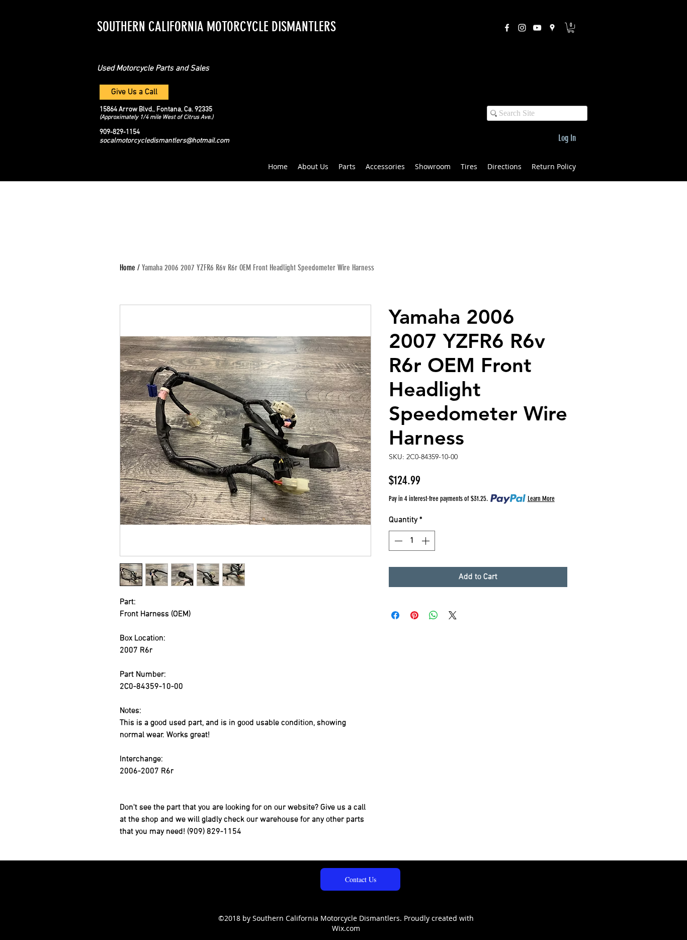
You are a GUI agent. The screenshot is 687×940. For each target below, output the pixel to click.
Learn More (541, 498)
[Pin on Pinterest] (414, 615)
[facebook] (507, 28)
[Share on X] (453, 615)
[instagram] (522, 28)
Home (127, 267)
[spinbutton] (411, 540)
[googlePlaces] (552, 28)
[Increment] (426, 540)
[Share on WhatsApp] (433, 615)
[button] (571, 28)
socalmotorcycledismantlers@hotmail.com (164, 140)
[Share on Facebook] (395, 615)
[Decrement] (397, 540)
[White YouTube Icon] (537, 28)
